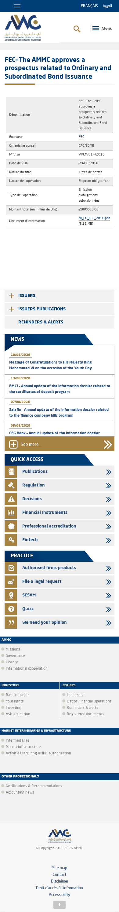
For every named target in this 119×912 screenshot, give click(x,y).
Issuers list (76, 695)
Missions (13, 649)
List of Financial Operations (89, 701)
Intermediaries (18, 741)
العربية (107, 6)
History (12, 662)
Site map (59, 868)
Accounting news (20, 792)
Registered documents (85, 714)
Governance (15, 656)
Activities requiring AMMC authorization (38, 753)
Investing (13, 708)
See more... (31, 444)
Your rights (15, 701)
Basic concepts (18, 695)
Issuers (26, 296)
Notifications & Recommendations (34, 786)
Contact (59, 875)
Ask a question (18, 714)
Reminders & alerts (40, 322)
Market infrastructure (23, 747)
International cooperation (27, 669)
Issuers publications (42, 309)
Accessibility (59, 895)
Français (89, 6)
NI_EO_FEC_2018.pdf (94, 218)
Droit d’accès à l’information (59, 888)
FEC (81, 137)
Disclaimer (59, 881)
